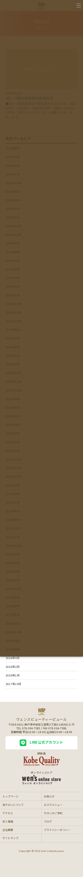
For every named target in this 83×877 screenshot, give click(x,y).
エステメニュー (53, 804)
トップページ (10, 796)
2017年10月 (13, 684)
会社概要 (7, 830)
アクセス (7, 813)
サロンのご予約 (53, 813)
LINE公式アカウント (46, 742)
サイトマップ (10, 838)
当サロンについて (13, 804)
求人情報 (7, 821)
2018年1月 (13, 675)
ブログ (48, 821)
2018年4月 (13, 658)
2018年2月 (13, 667)
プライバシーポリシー (57, 830)
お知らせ (49, 796)
